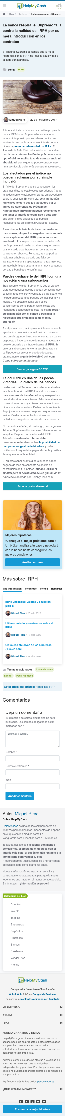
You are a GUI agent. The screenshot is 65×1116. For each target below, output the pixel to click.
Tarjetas (15, 918)
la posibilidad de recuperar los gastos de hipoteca (31, 444)
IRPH (21, 69)
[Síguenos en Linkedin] (44, 1102)
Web (8, 780)
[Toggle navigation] (4, 6)
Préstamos (17, 951)
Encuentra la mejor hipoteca (32, 1109)
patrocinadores (45, 1081)
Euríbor (8, 675)
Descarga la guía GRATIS (32, 369)
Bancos (15, 944)
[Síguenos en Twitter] (27, 1102)
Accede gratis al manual (32, 486)
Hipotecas (22, 14)
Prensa (44, 588)
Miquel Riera (26, 813)
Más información (12, 588)
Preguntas (31, 588)
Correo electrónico (17, 766)
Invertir (15, 911)
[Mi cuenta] (59, 6)
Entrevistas (17, 924)
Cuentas (16, 904)
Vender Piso (18, 958)
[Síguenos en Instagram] (32, 1102)
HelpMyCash (10, 826)
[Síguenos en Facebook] (21, 1102)
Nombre (11, 752)
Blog (11, 14)
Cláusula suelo (44, 669)
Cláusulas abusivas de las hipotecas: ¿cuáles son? (28, 647)
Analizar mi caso (32, 562)
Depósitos (17, 931)
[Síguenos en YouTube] (38, 1102)
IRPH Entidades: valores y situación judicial (28, 604)
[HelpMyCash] (32, 6)
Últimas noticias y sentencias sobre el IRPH (29, 625)
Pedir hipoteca (24, 675)
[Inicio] (4, 14)
